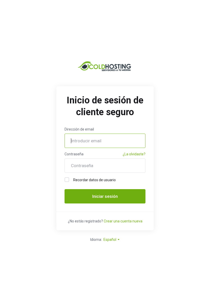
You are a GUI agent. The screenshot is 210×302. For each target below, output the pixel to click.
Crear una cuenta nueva (123, 221)
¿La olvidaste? (134, 154)
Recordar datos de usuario (94, 180)
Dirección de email (79, 129)
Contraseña (74, 154)
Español (110, 240)
